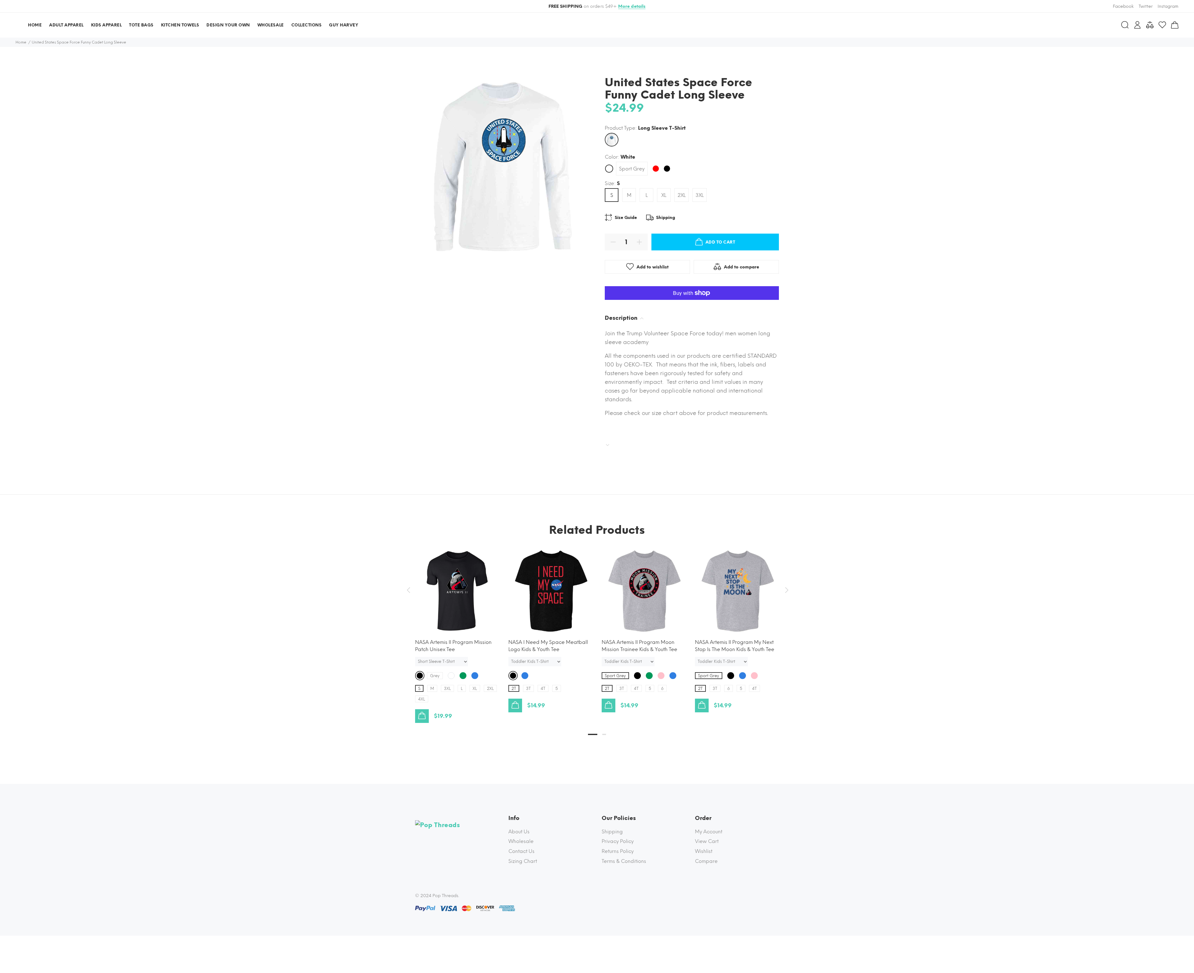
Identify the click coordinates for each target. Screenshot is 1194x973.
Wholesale (521, 841)
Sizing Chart (522, 861)
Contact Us (521, 851)
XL (663, 195)
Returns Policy (618, 851)
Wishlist (703, 851)
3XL (700, 195)
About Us (519, 832)
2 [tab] (604, 734)
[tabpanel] (457, 629)
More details (632, 6)
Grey (435, 675)
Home (21, 42)
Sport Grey (632, 169)
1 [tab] (592, 734)
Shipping (612, 832)
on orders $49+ (597, 6)
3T (528, 688)
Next (786, 590)
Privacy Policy (618, 841)
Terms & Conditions (624, 861)
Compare (706, 861)
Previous (408, 590)
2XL (682, 195)
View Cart (707, 841)
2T (513, 688)
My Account (708, 832)
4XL (421, 699)
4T (543, 688)
